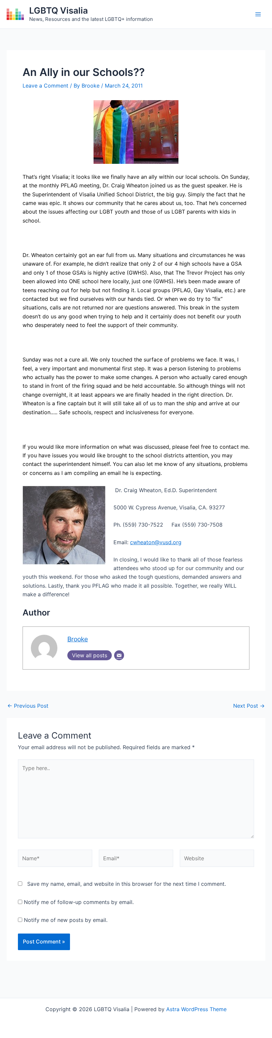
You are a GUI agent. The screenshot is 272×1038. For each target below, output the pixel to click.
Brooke (77, 639)
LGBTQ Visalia (58, 10)
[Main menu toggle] (258, 14)
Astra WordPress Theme (196, 1009)
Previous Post (27, 705)
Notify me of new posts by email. (65, 920)
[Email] (119, 655)
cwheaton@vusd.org (155, 542)
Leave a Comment (45, 85)
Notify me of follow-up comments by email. (79, 902)
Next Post (249, 705)
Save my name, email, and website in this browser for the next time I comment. (126, 883)
